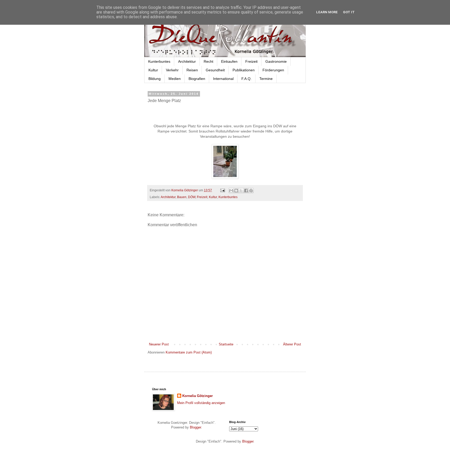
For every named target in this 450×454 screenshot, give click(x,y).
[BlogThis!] (236, 190)
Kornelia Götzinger (197, 396)
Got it (349, 12)
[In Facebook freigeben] (246, 190)
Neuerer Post (159, 344)
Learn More (327, 12)
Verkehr (172, 70)
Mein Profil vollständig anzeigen (201, 403)
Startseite (226, 344)
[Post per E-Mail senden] (222, 190)
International (223, 79)
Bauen (181, 197)
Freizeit (251, 61)
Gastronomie (276, 61)
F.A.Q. (246, 79)
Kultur (153, 70)
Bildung (154, 79)
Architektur (187, 61)
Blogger (195, 427)
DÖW (191, 197)
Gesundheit (215, 70)
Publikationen (244, 70)
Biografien (197, 79)
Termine (266, 79)
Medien (174, 79)
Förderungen (273, 70)
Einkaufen (229, 61)
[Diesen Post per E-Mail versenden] (231, 190)
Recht (208, 61)
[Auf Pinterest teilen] (251, 190)
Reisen (192, 70)
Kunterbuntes (159, 61)
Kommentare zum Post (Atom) (189, 352)
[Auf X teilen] (241, 190)
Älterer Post (292, 344)
